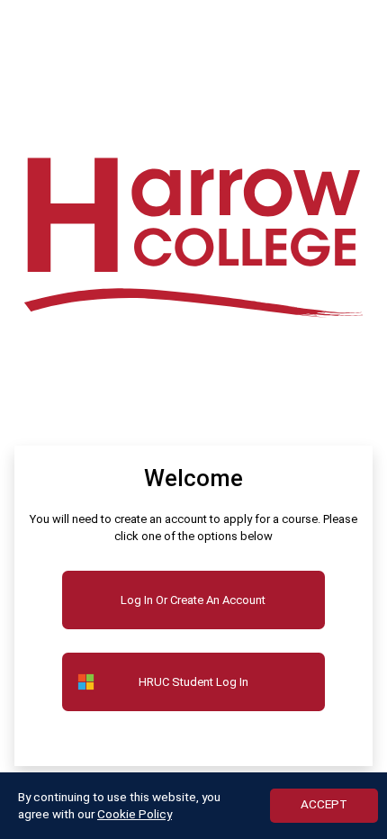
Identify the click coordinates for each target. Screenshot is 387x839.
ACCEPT (324, 804)
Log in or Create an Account (193, 600)
